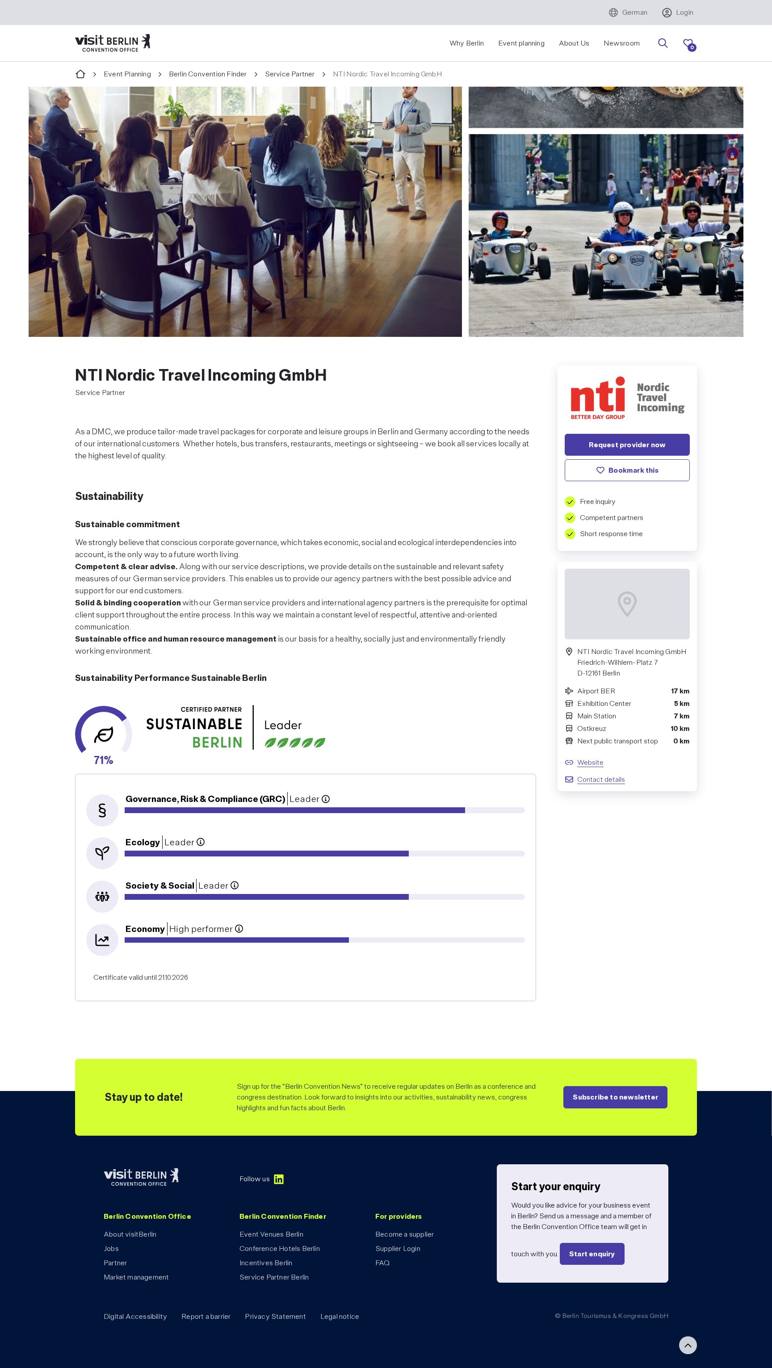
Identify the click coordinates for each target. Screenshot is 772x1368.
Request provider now (627, 445)
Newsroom (622, 43)
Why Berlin (466, 43)
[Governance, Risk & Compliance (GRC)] (325, 798)
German (634, 12)
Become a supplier (404, 1234)
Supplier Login (397, 1248)
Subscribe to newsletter (615, 1097)
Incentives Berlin (265, 1263)
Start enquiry (592, 1254)
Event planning (521, 43)
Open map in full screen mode (627, 657)
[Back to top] (688, 1345)
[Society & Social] (234, 885)
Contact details (601, 779)
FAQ (382, 1263)
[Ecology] (200, 842)
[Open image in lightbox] (386, 212)
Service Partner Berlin (274, 1277)
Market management (136, 1277)
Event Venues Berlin (271, 1234)
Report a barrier (206, 1316)
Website (590, 762)
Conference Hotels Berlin (279, 1248)
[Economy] (239, 928)
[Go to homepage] (80, 74)
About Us (574, 43)
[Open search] (663, 43)
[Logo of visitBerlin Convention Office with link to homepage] (112, 43)
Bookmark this (633, 470)
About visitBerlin (130, 1234)
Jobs (111, 1248)
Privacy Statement (275, 1316)
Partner (115, 1263)
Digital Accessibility (135, 1316)
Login (684, 12)
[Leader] (236, 727)
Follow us (254, 1179)
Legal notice (339, 1316)
